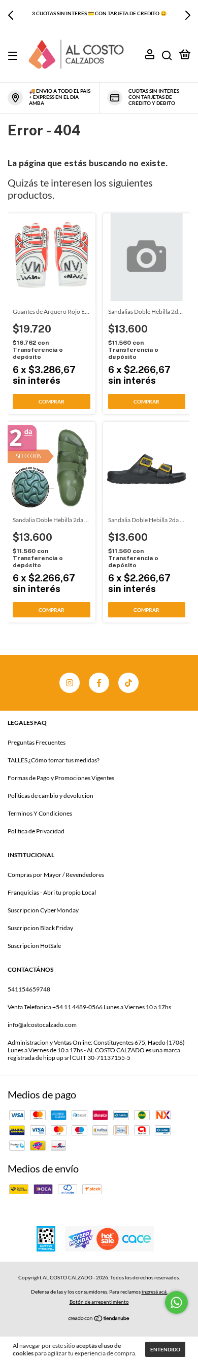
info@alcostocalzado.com (42, 1024)
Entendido (165, 1349)
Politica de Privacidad (36, 831)
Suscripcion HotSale (34, 945)
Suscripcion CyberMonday (43, 910)
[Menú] (14, 56)
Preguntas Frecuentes (36, 742)
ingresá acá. (155, 1292)
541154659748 (29, 989)
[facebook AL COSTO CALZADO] (99, 683)
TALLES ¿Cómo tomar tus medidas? (54, 760)
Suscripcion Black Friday (40, 928)
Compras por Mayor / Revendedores (56, 874)
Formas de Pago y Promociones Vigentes (61, 778)
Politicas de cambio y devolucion (50, 795)
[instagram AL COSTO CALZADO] (69, 683)
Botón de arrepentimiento (99, 1302)
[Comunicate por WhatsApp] (176, 1302)
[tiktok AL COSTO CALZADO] (128, 683)
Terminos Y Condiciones (40, 813)
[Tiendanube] (99, 1317)
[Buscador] (167, 56)
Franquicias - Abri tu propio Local (52, 892)
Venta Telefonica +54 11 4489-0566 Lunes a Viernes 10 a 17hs (89, 1007)
